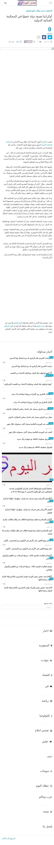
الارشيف (49, 11)
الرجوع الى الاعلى (8, 838)
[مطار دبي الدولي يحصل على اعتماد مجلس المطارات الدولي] (27, 409)
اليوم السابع (30, 11)
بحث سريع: (48, 603)
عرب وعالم (40, 11)
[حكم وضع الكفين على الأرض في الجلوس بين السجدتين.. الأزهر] (27, 540)
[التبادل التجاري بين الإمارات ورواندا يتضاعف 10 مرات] (27, 394)
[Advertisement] (27, 113)
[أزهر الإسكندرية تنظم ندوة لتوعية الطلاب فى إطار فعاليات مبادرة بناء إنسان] (27, 521)
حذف (10, 41)
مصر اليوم (40, 326)
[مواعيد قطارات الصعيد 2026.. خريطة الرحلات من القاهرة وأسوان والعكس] (27, 557)
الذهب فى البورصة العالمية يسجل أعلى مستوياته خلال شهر (30, 432)
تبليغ (17, 41)
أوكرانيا (43, 142)
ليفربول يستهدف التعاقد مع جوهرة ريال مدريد (35, 447)
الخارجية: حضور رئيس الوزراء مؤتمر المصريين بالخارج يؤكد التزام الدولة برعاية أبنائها (28, 589)
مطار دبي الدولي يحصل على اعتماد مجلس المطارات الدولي (30, 417)
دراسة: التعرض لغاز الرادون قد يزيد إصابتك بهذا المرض (32, 366)
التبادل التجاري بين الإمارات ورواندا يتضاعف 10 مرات (32, 402)
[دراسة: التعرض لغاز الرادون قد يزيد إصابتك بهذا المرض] (27, 358)
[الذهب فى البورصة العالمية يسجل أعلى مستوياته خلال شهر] (27, 424)
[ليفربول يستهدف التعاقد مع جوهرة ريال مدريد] (27, 439)
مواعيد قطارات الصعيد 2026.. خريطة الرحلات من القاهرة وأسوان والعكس (28, 568)
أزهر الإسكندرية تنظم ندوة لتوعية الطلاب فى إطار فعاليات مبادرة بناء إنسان (27, 532)
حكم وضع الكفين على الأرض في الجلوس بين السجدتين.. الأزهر (29, 549)
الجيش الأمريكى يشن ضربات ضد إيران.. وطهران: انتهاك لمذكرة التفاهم (28, 511)
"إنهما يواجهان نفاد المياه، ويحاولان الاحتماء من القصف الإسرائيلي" (27, 384)
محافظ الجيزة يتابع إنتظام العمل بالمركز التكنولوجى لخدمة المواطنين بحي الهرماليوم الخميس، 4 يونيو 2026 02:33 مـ (30, 490)
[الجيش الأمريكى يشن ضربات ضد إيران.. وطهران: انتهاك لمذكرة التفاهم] (27, 500)
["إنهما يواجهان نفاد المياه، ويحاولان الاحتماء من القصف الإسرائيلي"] (27, 375)
